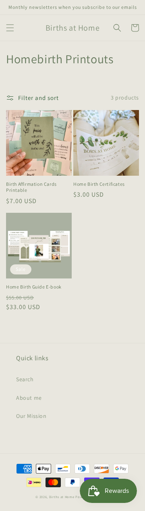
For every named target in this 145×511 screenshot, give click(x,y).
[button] (10, 28)
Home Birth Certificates (99, 184)
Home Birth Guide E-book (34, 287)
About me (29, 397)
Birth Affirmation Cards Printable (31, 187)
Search (25, 379)
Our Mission (31, 416)
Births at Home (62, 496)
